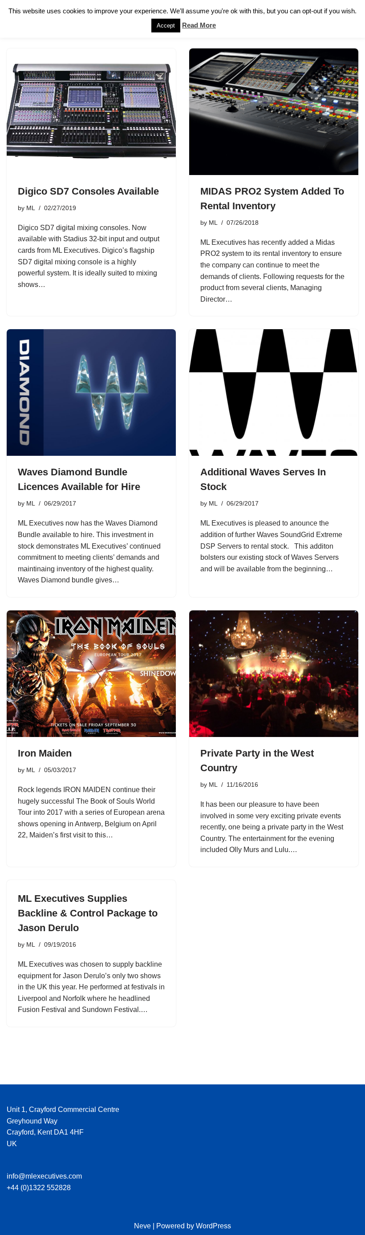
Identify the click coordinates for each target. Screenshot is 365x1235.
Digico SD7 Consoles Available (88, 191)
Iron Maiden (45, 753)
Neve (142, 1226)
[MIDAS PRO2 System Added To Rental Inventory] (273, 111)
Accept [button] (166, 25)
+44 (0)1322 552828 (39, 1187)
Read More (199, 25)
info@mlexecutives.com (44, 1176)
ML (30, 207)
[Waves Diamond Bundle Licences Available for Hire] (91, 392)
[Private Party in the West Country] (273, 673)
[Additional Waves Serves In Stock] (273, 392)
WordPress (213, 1226)
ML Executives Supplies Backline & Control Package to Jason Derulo (88, 913)
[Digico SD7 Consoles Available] (91, 111)
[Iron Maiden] (91, 673)
